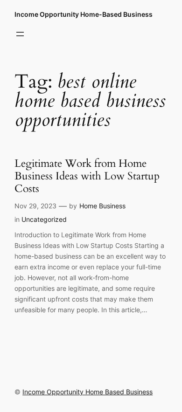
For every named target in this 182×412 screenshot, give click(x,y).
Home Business (102, 206)
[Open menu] (20, 34)
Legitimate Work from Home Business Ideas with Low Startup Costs (87, 176)
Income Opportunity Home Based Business (87, 392)
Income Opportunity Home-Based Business (83, 14)
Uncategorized (44, 219)
